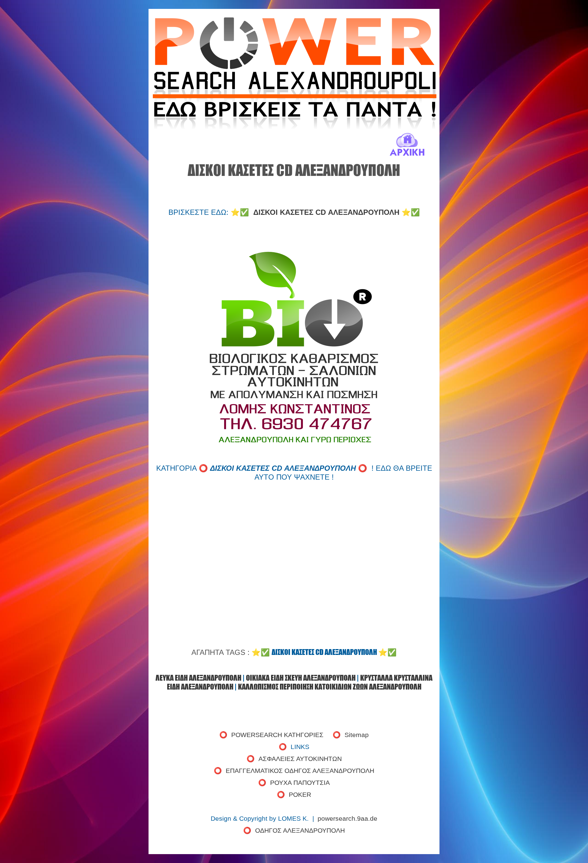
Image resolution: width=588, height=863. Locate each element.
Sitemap (357, 735)
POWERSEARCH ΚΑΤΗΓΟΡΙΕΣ (277, 735)
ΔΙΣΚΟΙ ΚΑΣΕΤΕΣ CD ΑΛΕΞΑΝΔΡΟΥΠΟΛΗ (326, 212)
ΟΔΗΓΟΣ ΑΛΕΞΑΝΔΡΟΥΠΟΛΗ (300, 830)
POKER (300, 794)
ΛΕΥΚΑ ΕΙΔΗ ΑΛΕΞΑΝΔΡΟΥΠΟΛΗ (198, 677)
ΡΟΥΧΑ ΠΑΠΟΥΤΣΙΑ (300, 782)
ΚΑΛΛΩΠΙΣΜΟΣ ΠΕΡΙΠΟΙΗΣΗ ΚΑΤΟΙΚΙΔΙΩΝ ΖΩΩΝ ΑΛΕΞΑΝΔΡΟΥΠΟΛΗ (329, 686)
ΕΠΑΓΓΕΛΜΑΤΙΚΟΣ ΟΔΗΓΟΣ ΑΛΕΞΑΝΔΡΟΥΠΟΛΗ (300, 770)
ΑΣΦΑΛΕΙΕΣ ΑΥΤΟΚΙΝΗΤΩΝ (300, 758)
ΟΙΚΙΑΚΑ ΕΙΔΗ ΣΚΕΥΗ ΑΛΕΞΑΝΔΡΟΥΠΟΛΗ (301, 677)
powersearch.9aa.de (347, 818)
